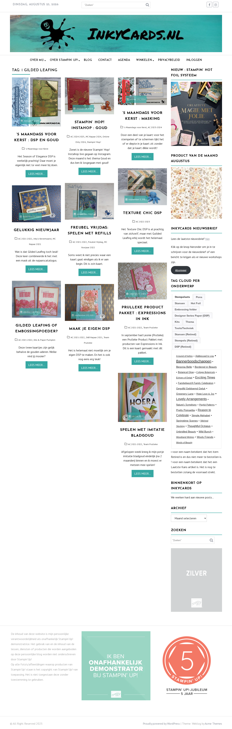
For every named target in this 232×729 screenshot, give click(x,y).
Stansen (180, 303)
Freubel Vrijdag (95, 242)
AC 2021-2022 (80, 242)
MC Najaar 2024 (93, 136)
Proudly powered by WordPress (161, 723)
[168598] (196, 217)
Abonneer (181, 270)
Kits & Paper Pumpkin (44, 340)
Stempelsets (182, 296)
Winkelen (144, 60)
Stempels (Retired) (186, 340)
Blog (88, 60)
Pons (199, 297)
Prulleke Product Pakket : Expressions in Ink (142, 313)
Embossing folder (186, 309)
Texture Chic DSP (142, 213)
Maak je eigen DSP (89, 329)
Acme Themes (213, 723)
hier (207, 239)
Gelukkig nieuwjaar (36, 230)
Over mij (37, 60)
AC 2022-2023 (143, 221)
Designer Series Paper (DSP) (192, 315)
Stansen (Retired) (185, 334)
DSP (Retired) (183, 346)
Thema (190, 321)
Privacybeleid (169, 60)
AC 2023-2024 (155, 127)
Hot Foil (196, 303)
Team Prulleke (150, 327)
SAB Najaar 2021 (94, 337)
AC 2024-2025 (77, 136)
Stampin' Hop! (94, 142)
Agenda (124, 60)
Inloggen (194, 60)
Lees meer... (36, 174)
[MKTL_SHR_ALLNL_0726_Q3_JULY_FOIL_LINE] (196, 145)
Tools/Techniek (184, 328)
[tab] (182, 297)
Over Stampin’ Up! (64, 60)
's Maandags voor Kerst (37, 148)
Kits (177, 321)
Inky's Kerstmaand (42, 238)
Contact (105, 60)
